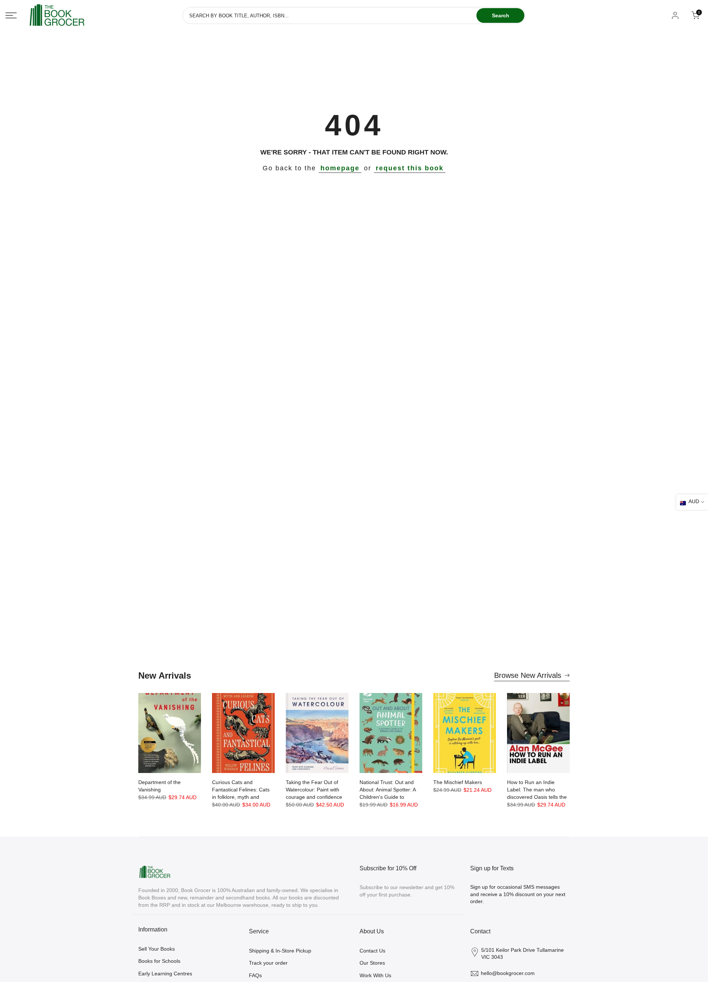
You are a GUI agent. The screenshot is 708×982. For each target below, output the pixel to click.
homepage (340, 168)
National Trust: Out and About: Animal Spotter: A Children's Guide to (388, 789)
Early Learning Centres (165, 973)
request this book (410, 168)
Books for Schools (159, 961)
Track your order (268, 963)
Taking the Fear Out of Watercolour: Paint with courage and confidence (314, 789)
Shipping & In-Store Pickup (280, 951)
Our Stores (372, 963)
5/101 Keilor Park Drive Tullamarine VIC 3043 (522, 953)
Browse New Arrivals (527, 675)
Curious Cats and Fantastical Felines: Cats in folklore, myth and (241, 789)
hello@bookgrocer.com (508, 973)
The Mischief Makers (457, 782)
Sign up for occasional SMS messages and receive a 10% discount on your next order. (517, 894)
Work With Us (375, 975)
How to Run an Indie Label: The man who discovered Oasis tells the (537, 789)
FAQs (255, 975)
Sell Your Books (156, 949)
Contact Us (372, 951)
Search (500, 15)
